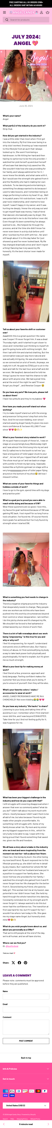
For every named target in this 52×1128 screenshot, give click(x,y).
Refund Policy (35, 1119)
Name (5, 991)
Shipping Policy (22, 1119)
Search (5, 1119)
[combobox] (26, 19)
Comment (7, 1017)
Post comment (26, 1041)
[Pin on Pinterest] (25, 963)
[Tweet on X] (13, 963)
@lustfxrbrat (12, 946)
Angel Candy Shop (14, 1114)
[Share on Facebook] (19, 963)
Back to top (26, 1058)
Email (5, 1004)
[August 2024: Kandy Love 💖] (48, 1124)
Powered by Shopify (28, 1114)
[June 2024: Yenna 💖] (4, 1124)
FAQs (12, 1119)
